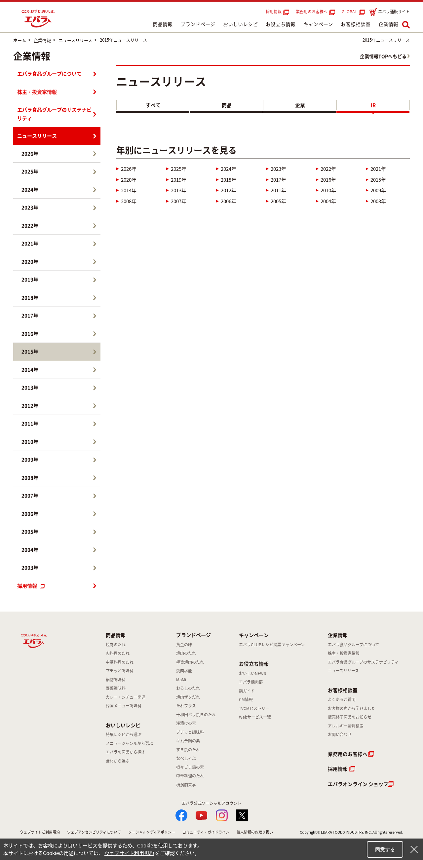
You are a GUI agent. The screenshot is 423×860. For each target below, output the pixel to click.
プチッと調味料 (120, 671)
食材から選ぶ (118, 761)
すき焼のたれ (188, 750)
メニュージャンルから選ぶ (129, 743)
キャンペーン (318, 24)
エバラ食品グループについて (49, 73)
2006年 (228, 201)
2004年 (328, 201)
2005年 (278, 201)
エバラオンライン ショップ (358, 784)
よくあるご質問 (342, 699)
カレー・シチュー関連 (125, 697)
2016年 (328, 179)
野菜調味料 (116, 688)
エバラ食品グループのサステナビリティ (54, 114)
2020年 (128, 179)
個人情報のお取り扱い (255, 832)
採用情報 (274, 12)
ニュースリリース (37, 135)
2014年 (128, 190)
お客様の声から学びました (351, 708)
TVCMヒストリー (254, 708)
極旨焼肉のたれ (190, 662)
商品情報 (163, 24)
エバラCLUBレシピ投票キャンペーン (272, 645)
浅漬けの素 (186, 723)
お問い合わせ (340, 734)
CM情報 (246, 699)
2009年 (378, 190)
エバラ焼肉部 (251, 682)
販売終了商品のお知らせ (349, 717)
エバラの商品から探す (125, 752)
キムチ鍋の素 (188, 741)
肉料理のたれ (118, 653)
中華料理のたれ (120, 662)
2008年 (128, 201)
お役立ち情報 (280, 24)
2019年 (178, 179)
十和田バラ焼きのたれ (196, 715)
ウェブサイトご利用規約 (40, 832)
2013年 (178, 190)
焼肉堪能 (184, 671)
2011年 (278, 190)
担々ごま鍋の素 (190, 767)
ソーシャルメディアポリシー (151, 832)
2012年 (228, 190)
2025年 (178, 168)
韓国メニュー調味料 (123, 706)
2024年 (228, 168)
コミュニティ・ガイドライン (205, 832)
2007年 (178, 201)
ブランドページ (197, 24)
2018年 (228, 179)
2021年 (378, 168)
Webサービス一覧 (255, 717)
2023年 (278, 168)
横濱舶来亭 (186, 785)
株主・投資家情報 (37, 91)
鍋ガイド (247, 691)
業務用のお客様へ (311, 12)
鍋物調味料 (116, 680)
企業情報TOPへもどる (383, 56)
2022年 (328, 168)
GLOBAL (350, 12)
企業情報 (388, 24)
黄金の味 (184, 645)
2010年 (328, 190)
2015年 (378, 179)
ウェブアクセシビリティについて (94, 832)
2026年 (128, 168)
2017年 (278, 179)
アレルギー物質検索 (346, 726)
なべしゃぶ (186, 758)
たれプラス (186, 706)
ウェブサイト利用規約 (129, 853)
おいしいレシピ (240, 24)
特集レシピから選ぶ (123, 734)
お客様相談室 (355, 24)
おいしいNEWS (252, 673)
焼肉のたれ (116, 645)
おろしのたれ (188, 688)
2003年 (378, 201)
